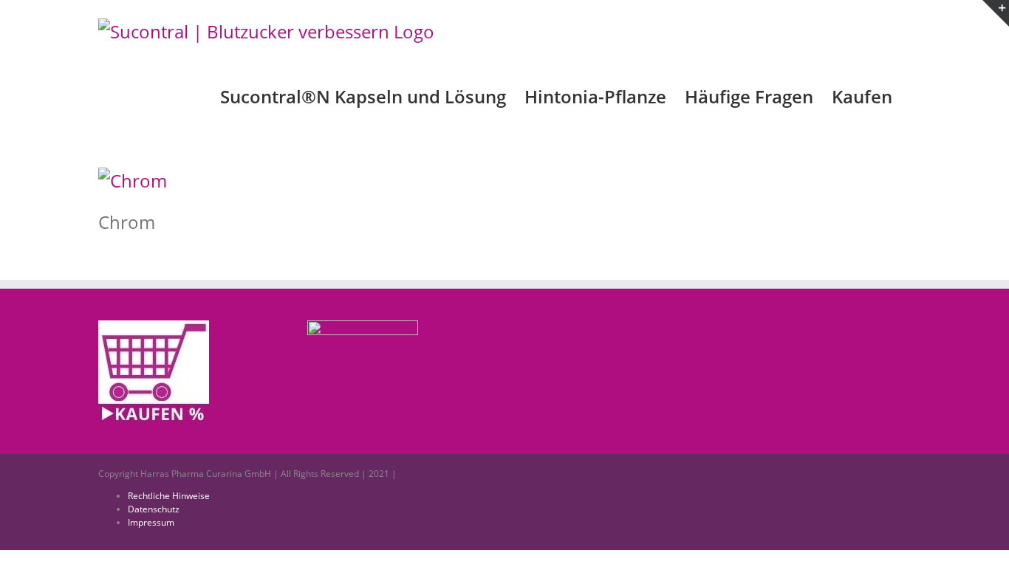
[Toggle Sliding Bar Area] (995, 13)
